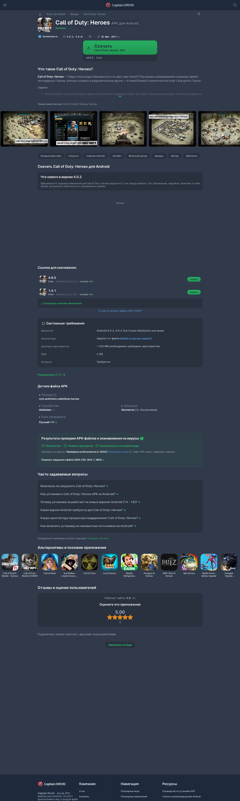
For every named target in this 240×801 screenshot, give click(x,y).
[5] (130, 617)
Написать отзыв (120, 645)
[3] (120, 617)
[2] (114, 617)
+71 (47, 422)
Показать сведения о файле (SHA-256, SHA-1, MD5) (71, 459)
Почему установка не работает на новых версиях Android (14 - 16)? (89, 502)
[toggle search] (235, 5)
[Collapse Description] (120, 94)
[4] (125, 617)
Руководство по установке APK (178, 791)
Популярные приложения (134, 796)
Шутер (175, 155)
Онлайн (117, 155)
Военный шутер (138, 155)
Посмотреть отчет (118, 451)
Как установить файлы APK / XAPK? (121, 310)
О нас (82, 791)
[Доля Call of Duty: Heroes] (199, 14)
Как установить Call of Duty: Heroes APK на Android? (78, 494)
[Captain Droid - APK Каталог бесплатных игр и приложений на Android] (120, 5)
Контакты (84, 796)
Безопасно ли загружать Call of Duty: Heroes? (73, 486)
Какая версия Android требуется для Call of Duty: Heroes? (82, 510)
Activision (60, 28)
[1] (109, 617)
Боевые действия (51, 155)
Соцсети (74, 155)
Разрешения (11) (50, 374)
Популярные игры (130, 791)
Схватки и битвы (95, 155)
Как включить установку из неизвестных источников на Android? (87, 526)
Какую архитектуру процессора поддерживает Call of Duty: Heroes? (89, 518)
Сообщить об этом (98, 538)
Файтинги (191, 155)
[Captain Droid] (55, 785)
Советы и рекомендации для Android (181, 796)
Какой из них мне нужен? (135, 338)
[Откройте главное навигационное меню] (5, 5)
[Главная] (40, 14)
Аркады (159, 155)
